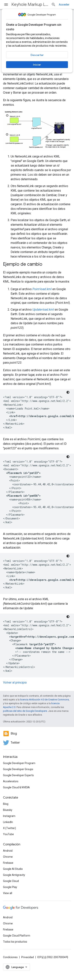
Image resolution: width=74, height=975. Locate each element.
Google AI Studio (13, 868)
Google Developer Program (19, 763)
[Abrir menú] (6, 4)
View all (7, 893)
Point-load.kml (42, 289)
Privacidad (27, 957)
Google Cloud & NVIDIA (16, 787)
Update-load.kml (43, 309)
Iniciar (37, 64)
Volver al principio (15, 682)
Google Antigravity (14, 874)
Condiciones (10, 957)
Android (8, 850)
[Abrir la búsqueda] (53, 4)
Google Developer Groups (18, 769)
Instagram (9, 816)
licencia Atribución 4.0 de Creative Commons (44, 699)
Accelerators (10, 781)
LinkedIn (8, 822)
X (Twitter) (9, 828)
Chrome (8, 856)
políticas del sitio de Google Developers (25, 711)
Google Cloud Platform (16, 935)
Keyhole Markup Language (29, 4)
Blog (5, 803)
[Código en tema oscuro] (68, 392)
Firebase (8, 862)
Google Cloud (11, 881)
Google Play (10, 887)
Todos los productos (15, 941)
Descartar (37, 55)
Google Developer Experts (18, 775)
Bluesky (7, 809)
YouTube (8, 834)
